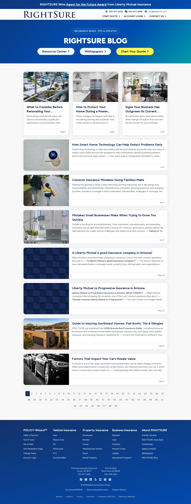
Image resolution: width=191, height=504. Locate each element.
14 (90, 393)
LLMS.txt (69, 496)
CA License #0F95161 (74, 490)
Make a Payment (30, 435)
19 (117, 393)
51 (162, 399)
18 (112, 393)
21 (129, 393)
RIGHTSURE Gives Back (152, 440)
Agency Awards (149, 449)
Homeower (88, 435)
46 (132, 399)
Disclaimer (90, 496)
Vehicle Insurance (64, 430)
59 (116, 406)
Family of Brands (119, 490)
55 (92, 406)
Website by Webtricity (127, 496)
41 (103, 399)
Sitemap (59, 496)
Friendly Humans (149, 435)
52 (75, 406)
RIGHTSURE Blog (149, 458)
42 (108, 399)
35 (68, 399)
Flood (85, 453)
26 (157, 393)
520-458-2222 (110, 474)
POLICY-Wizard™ (35, 430)
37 (80, 399)
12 (79, 393)
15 (95, 393)
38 (85, 399)
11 (74, 393)
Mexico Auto (58, 440)
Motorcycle (58, 449)
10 (69, 393)
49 (150, 399)
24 (145, 393)
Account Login (29, 458)
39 (91, 399)
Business (116, 435)
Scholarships (147, 444)
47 (138, 399)
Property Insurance (95, 430)
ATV (55, 453)
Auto (55, 435)
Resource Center (54, 51)
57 (104, 406)
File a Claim (28, 444)
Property (116, 444)
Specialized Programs (121, 458)
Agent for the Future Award (86, 4)
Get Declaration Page (33, 449)
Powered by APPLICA (106, 496)
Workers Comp (118, 449)
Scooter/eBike (59, 458)
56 (98, 406)
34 (62, 399)
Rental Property (90, 458)
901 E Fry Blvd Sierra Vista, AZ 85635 (110, 469)
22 (134, 393)
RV (54, 444)
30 (40, 399)
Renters (86, 440)
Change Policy (29, 453)
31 (46, 399)
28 (29, 399)
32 (51, 399)
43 (114, 399)
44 (120, 399)
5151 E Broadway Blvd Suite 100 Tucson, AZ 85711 (84, 469)
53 (81, 406)
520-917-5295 (84, 474)
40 (97, 399)
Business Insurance (124, 430)
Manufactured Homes (92, 449)
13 (85, 393)
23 (140, 393)
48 (144, 399)
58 (110, 406)
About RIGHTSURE (154, 430)
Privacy (80, 496)
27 (162, 393)
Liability (115, 453)
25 (151, 393)
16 (101, 393)
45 (126, 399)
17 (106, 393)
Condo (86, 444)
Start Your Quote (133, 51)
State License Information (97, 490)
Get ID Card (28, 440)
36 (74, 399)
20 (123, 393)
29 (34, 399)
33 (57, 399)
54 (86, 406)
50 (156, 399)
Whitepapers (94, 51)
